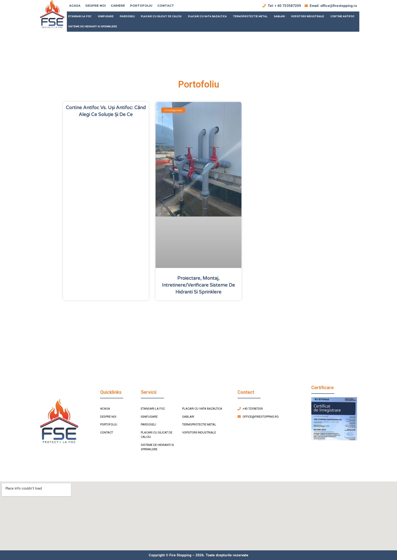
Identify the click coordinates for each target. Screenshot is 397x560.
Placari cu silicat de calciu (161, 16)
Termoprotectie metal (250, 16)
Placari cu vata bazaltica (207, 16)
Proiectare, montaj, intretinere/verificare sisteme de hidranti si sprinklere (198, 285)
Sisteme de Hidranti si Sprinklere (92, 26)
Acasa (74, 5)
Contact (165, 5)
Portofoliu (141, 5)
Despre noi (95, 5)
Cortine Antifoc (342, 16)
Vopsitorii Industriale (307, 16)
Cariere (118, 5)
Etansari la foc (79, 16)
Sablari (279, 16)
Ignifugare (105, 16)
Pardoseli (127, 16)
